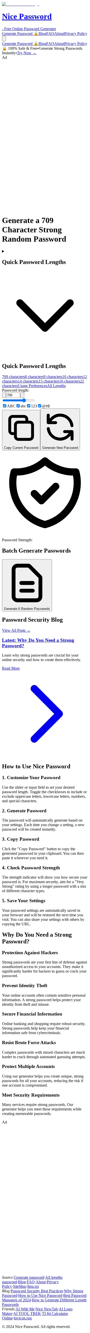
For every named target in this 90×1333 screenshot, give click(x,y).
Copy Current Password (21, 448)
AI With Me (25, 1309)
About (59, 33)
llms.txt (33, 1286)
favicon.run (23, 1318)
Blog (42, 33)
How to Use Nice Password (40, 1295)
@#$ (46, 406)
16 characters (69, 381)
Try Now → (26, 53)
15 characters (48, 381)
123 (34, 406)
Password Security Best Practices (37, 1291)
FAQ (50, 33)
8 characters (34, 377)
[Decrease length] (4, 395)
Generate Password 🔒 (20, 33)
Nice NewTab (47, 1309)
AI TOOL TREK (27, 1313)
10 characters (72, 377)
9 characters (53, 377)
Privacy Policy (75, 33)
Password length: (15, 390)
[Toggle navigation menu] (4, 38)
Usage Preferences (32, 386)
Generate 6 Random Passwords (27, 609)
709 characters (13, 377)
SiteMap (19, 1286)
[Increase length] (22, 395)
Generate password (29, 1277)
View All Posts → (16, 630)
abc (23, 406)
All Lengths (56, 386)
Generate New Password (60, 448)
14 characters (28, 381)
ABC (11, 406)
